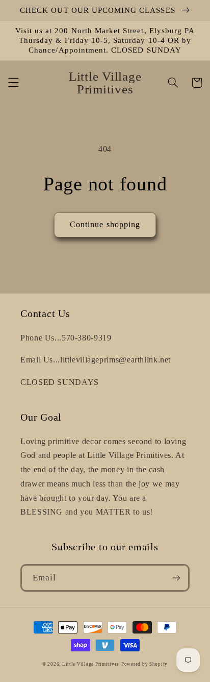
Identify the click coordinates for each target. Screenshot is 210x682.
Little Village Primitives (90, 664)
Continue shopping (105, 224)
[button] (13, 82)
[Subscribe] (176, 577)
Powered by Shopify (144, 664)
